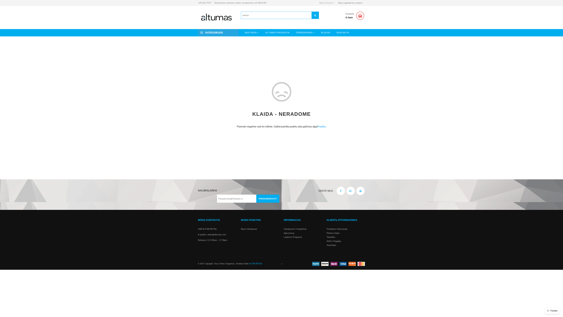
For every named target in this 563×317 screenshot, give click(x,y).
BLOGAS (325, 32)
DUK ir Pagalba (334, 241)
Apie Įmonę (289, 233)
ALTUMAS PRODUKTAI (277, 32)
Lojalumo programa (293, 237)
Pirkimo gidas (333, 233)
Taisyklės (331, 237)
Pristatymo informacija (337, 229)
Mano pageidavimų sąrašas (350, 3)
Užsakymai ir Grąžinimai (295, 229)
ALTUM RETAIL (255, 264)
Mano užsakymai (249, 229)
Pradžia (322, 126)
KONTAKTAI (343, 32)
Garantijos (331, 245)
